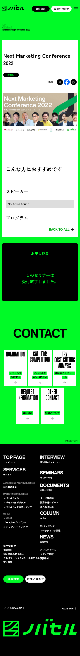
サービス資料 (47, 498)
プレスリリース (48, 549)
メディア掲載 (47, 554)
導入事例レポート (49, 507)
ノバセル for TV (11, 498)
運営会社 (7, 550)
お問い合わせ (61, 8)
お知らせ (44, 558)
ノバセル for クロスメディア (17, 507)
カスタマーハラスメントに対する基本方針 (25, 558)
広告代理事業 (10, 487)
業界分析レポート (49, 502)
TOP (4, 25)
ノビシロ (7, 518)
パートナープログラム (14, 522)
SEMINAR (7, 28)
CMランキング (47, 526)
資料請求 (41, 8)
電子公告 (7, 562)
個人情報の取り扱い (13, 554)
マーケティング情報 (50, 530)
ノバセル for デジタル (14, 502)
